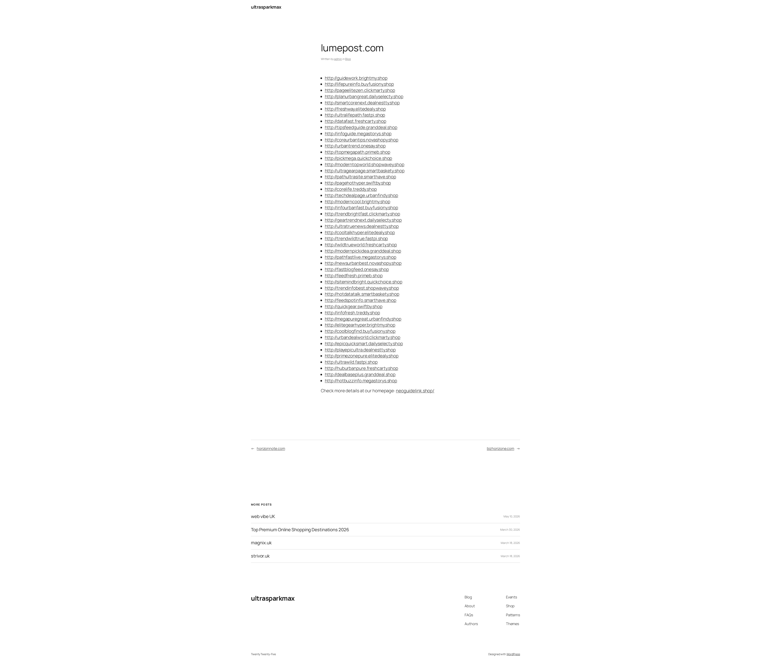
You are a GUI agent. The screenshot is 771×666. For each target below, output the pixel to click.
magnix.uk (261, 542)
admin (338, 59)
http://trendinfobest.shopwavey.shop (362, 288)
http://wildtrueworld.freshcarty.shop (361, 245)
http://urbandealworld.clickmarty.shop (362, 337)
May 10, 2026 (512, 516)
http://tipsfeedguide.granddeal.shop (361, 127)
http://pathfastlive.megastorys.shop (361, 257)
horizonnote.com (271, 448)
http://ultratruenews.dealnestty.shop (362, 226)
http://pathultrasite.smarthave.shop (360, 177)
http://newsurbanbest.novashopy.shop (363, 263)
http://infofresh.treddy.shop (352, 313)
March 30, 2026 (510, 529)
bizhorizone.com (500, 448)
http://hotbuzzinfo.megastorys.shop (361, 381)
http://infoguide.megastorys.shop (358, 134)
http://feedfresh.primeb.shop (354, 276)
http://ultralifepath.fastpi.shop (355, 115)
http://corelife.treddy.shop (351, 189)
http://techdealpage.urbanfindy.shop (361, 195)
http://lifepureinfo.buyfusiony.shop (359, 84)
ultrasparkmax (266, 7)
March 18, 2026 (510, 543)
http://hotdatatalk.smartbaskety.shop (362, 294)
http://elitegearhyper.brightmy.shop (360, 325)
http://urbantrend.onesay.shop (355, 146)
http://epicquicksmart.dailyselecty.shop (364, 344)
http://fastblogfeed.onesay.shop (357, 269)
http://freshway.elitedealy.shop (355, 109)
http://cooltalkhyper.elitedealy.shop (360, 232)
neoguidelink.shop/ (415, 391)
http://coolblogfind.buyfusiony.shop (360, 331)
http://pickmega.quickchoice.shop (358, 158)
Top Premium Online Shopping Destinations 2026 (300, 529)
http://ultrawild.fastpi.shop (351, 362)
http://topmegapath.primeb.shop (357, 152)
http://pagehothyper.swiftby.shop (358, 183)
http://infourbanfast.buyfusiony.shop (361, 208)
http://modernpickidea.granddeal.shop (363, 251)
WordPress (513, 654)
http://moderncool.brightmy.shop (357, 202)
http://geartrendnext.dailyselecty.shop (363, 220)
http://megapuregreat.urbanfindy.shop (363, 319)
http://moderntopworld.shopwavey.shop (364, 164)
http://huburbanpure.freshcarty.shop (361, 368)
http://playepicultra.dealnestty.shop (360, 350)
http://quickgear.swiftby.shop (353, 306)
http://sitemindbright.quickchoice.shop (363, 282)
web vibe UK (263, 516)
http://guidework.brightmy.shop (356, 78)
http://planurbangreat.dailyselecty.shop (364, 96)
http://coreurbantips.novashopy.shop (362, 140)
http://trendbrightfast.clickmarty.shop (362, 214)
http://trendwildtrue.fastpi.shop (356, 238)
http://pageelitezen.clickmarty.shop (360, 90)
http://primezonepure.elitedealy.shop (362, 356)
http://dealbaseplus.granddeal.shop (360, 374)
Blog (348, 59)
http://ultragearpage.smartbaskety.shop (365, 171)
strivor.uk (260, 556)
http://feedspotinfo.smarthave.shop (361, 300)
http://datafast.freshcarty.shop (355, 121)
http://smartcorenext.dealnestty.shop (362, 103)
